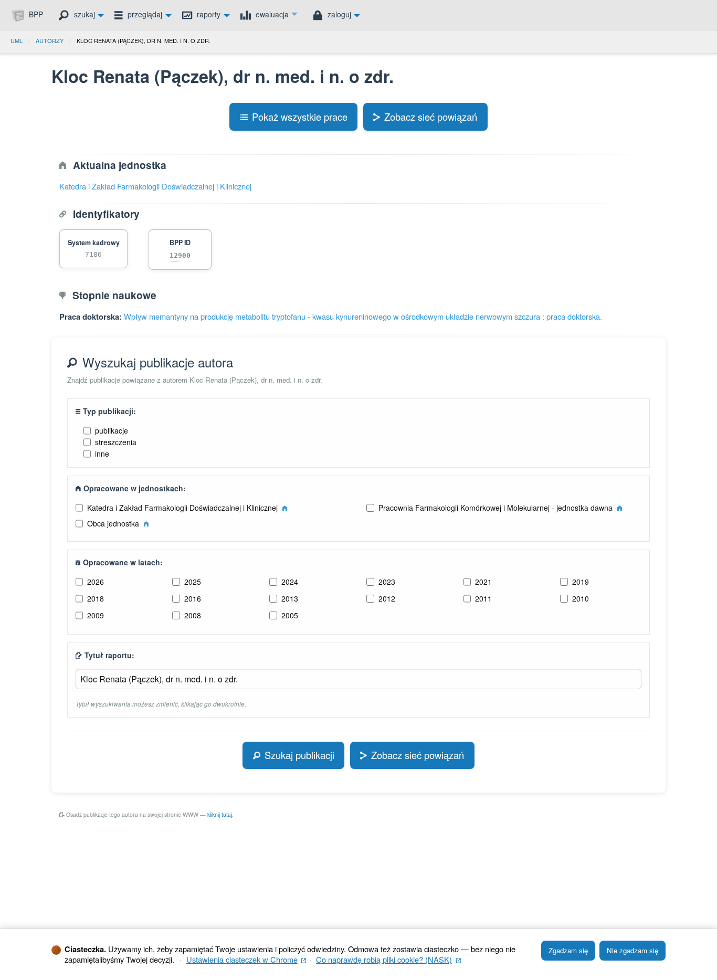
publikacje (111, 430)
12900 (180, 255)
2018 (95, 598)
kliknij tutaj (219, 814)
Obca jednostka (114, 523)
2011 (483, 598)
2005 (289, 615)
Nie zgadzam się (632, 950)
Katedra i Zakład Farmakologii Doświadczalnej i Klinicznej (155, 186)
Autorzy (50, 40)
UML (16, 40)
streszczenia (115, 442)
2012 (386, 598)
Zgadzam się (568, 950)
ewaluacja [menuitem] (271, 14)
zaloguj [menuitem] (338, 14)
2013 (289, 598)
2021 (483, 581)
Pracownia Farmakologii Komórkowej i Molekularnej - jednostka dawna (496, 507)
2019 (580, 581)
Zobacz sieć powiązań (430, 116)
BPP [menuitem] (35, 14)
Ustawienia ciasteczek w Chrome (246, 959)
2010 (580, 598)
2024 (289, 581)
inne (102, 453)
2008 (192, 615)
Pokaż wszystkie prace (299, 116)
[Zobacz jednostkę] (284, 507)
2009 (95, 615)
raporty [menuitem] (207, 14)
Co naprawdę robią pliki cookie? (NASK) (388, 959)
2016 (192, 598)
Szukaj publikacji (299, 755)
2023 (386, 581)
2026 (95, 581)
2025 (192, 581)
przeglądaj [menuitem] (143, 14)
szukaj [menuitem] (83, 14)
